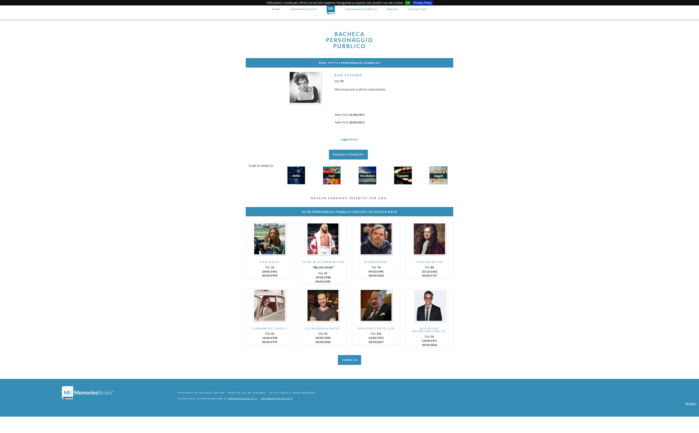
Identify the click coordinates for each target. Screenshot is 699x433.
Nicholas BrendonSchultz (429, 330)
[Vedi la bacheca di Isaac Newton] (429, 239)
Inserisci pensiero (348, 154)
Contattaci (417, 9)
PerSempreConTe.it (243, 398)
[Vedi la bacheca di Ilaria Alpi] (270, 239)
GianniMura (376, 261)
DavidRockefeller (376, 328)
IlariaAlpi (269, 261)
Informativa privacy (277, 398)
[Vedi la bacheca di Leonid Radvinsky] (323, 305)
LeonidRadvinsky (322, 328)
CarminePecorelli (269, 328)
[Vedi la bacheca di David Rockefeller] (376, 305)
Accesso (691, 403)
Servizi (392, 9)
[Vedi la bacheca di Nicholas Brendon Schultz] (429, 305)
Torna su (349, 359)
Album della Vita (303, 9)
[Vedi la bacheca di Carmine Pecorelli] (270, 305)
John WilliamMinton (323, 261)
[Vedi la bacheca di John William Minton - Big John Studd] (323, 239)
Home (276, 9)
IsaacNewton (429, 261)
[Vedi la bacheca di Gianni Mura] (376, 239)
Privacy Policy (422, 3)
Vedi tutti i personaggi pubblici (349, 62)
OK (408, 3)
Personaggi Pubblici (361, 9)
